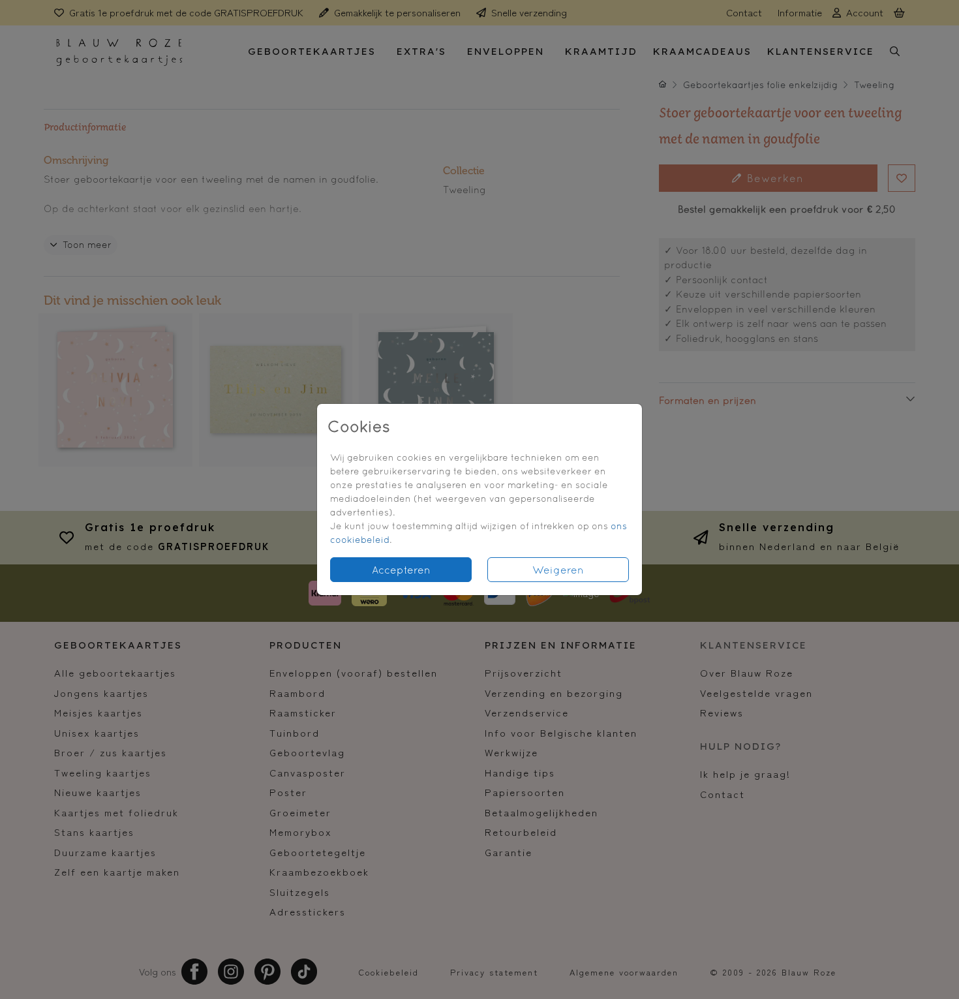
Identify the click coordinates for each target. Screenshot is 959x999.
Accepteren (401, 570)
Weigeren (558, 570)
